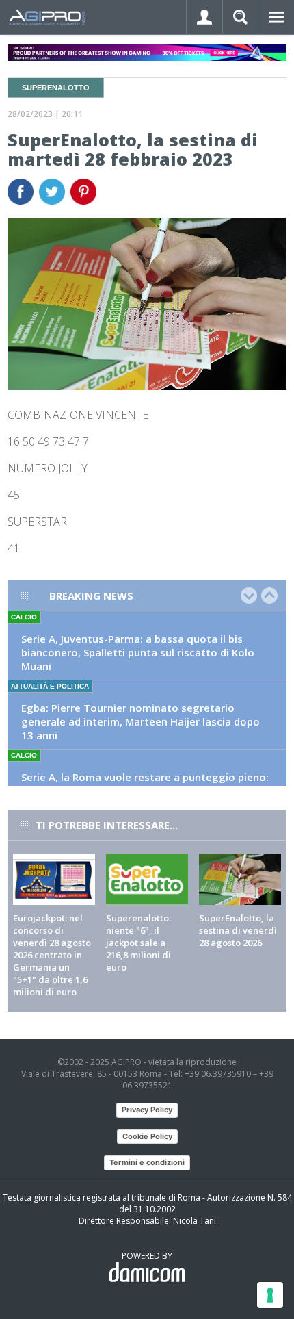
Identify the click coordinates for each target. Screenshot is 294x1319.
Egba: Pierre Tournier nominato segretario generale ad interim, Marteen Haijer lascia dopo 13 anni (140, 721)
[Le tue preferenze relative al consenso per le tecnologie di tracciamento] (270, 1295)
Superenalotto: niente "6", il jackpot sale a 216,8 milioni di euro (138, 942)
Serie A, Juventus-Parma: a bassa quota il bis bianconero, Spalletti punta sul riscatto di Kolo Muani (137, 652)
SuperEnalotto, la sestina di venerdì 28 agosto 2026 (238, 930)
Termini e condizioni (147, 1162)
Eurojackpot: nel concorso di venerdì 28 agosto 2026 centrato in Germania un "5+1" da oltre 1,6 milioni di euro (52, 955)
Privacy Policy (147, 1109)
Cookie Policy (147, 1136)
